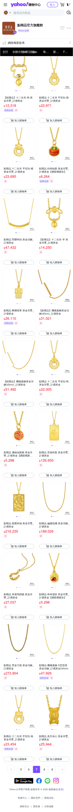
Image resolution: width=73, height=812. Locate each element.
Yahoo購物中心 (26, 4)
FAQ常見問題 (67, 52)
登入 (52, 4)
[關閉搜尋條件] (10, 12)
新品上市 (57, 52)
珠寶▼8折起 (47, 52)
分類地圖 (48, 806)
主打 (5, 52)
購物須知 (49, 797)
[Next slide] (33, 72)
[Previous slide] (4, 72)
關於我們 (35, 797)
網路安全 (24, 806)
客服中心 (22, 797)
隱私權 (36, 806)
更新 (60, 789)
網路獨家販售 (16, 43)
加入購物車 (20, 120)
